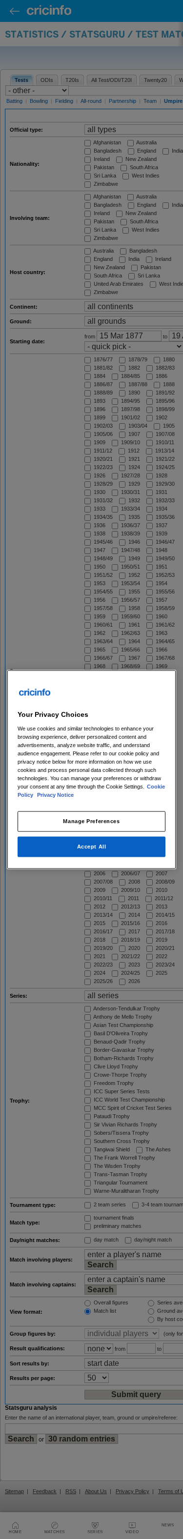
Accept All (91, 846)
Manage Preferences (91, 821)
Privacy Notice (55, 795)
